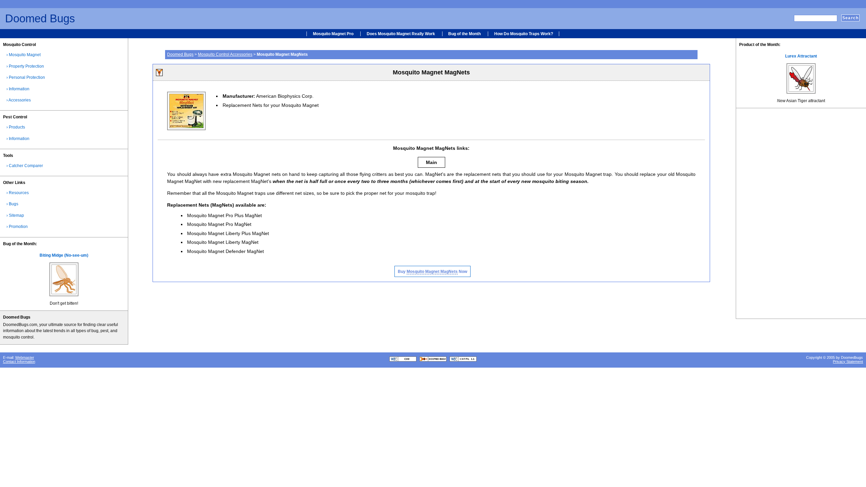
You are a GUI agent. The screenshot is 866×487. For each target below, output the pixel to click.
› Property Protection (25, 66)
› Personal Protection (25, 77)
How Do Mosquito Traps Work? (523, 33)
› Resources (17, 192)
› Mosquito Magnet (23, 54)
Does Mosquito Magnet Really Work (401, 33)
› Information (17, 89)
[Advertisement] (403, 97)
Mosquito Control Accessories (225, 54)
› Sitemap (15, 215)
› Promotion (17, 226)
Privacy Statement (848, 362)
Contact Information (19, 362)
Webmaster (24, 357)
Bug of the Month (464, 33)
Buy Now (432, 271)
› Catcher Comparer (24, 165)
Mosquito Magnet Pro (333, 33)
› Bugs (12, 204)
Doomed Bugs (40, 18)
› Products (15, 127)
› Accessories (18, 100)
